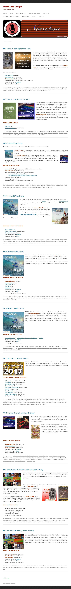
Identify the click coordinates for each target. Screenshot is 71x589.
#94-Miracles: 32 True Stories (13, 196)
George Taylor (39, 87)
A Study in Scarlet (9, 380)
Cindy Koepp (41, 184)
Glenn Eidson (12, 400)
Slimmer (7, 385)
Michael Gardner (46, 87)
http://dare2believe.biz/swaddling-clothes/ (17, 174)
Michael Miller (30, 400)
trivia (58, 567)
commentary (55, 133)
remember (26, 522)
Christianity (64, 88)
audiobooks (44, 88)
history (63, 520)
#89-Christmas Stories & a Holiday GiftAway (19, 413)
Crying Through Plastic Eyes (11, 390)
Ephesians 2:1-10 (9, 75)
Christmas (55, 456)
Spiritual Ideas (6, 88)
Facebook (18, 82)
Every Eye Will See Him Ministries (28, 214)
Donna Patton (56, 399)
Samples (65, 87)
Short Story (63, 296)
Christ (24, 87)
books (56, 88)
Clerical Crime (30, 518)
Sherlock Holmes (62, 400)
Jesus (16, 90)
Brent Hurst (36, 399)
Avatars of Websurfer (10, 229)
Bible (22, 87)
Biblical (29, 184)
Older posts (6, 578)
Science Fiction (64, 184)
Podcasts (34, 16)
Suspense (20, 402)
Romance (46, 400)
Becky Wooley (16, 518)
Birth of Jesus (34, 133)
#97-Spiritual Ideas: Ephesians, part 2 (16, 99)
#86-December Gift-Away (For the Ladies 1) (18, 531)
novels (30, 90)
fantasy (43, 298)
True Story (20, 241)
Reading (61, 87)
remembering (31, 522)
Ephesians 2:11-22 (9, 77)
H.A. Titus (41, 338)
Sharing (4, 241)
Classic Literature (49, 399)
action (19, 88)
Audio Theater (46, 13)
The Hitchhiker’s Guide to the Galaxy (11, 16)
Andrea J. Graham (24, 184)
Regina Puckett (40, 400)
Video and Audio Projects (34, 13)
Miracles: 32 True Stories (10, 231)
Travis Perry (11, 185)
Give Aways (26, 565)
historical (8, 134)
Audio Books (23, 239)
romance (26, 404)
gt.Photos (41, 16)
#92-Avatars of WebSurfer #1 (13, 308)
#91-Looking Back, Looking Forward (16, 358)
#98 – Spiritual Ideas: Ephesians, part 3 (17, 49)
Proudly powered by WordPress (9, 583)
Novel (28, 90)
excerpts (9, 90)
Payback (7, 389)
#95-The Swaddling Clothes (13, 143)
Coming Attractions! (20, 13)
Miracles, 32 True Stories (10, 394)
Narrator (5, 13)
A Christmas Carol (17, 456)
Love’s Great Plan (9, 392)
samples (34, 90)
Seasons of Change (9, 78)
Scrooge (23, 461)
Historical (54, 184)
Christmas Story (63, 185)
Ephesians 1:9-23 (9, 126)
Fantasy (45, 184)
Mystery (35, 400)
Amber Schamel (16, 131)
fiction (13, 90)
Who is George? (25, 16)
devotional (5, 90)
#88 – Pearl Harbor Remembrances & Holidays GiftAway (23, 470)
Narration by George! (12, 6)
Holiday (21, 400)
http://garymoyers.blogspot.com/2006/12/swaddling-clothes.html (22, 175)
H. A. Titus (50, 184)
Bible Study (52, 88)
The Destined (8, 382)
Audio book (28, 88)
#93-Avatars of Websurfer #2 (13, 252)
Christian (28, 87)
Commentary (33, 87)
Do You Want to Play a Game (12, 387)
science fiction (35, 187)
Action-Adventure (17, 87)
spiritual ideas (40, 90)
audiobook (39, 88)
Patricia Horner (46, 457)
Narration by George (54, 87)
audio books (33, 88)
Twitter (17, 83)
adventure (23, 88)
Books (11, 13)
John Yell (25, 400)
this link (44, 201)
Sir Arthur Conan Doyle (12, 402)
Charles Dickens (34, 456)
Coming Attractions (9, 395)
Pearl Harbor (20, 522)
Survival (11, 88)
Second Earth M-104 (9, 384)
